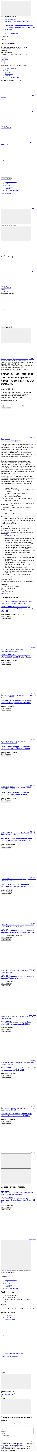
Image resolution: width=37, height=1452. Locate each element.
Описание (4, 440)
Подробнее (4, 593)
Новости (7, 72)
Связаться (4, 50)
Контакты (8, 75)
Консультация (5, 439)
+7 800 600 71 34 (6, 535)
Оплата (18, 440)
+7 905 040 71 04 (17, 535)
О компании (9, 74)
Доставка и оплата (11, 69)
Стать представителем (12, 77)
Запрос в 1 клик (6, 407)
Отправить (5, 1443)
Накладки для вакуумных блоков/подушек (14, 360)
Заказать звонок (6, 178)
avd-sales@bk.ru (6, 291)
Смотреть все (5, 59)
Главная (3, 359)
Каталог (9, 359)
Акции (7, 70)
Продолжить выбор (7, 1394)
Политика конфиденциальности (15, 1353)
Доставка (11, 440)
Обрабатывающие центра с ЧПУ (23, 359)
